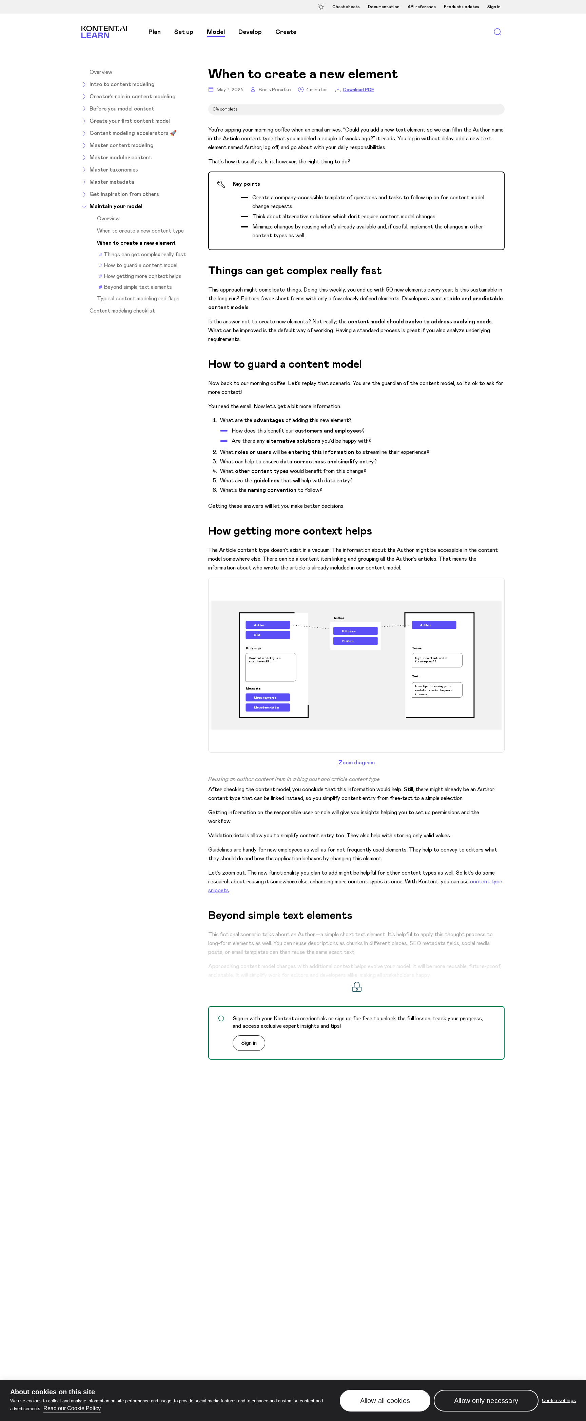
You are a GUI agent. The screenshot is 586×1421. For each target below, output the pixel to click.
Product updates (461, 6)
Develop (250, 32)
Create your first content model (130, 120)
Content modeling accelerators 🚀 (133, 133)
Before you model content (122, 108)
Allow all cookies (385, 1400)
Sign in (494, 6)
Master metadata (112, 181)
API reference (422, 6)
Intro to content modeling (122, 84)
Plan (155, 32)
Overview (101, 72)
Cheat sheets (346, 6)
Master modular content (121, 157)
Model (216, 32)
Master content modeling (122, 145)
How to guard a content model (140, 265)
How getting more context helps (142, 276)
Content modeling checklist (122, 310)
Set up (183, 32)
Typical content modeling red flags (138, 298)
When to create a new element (136, 243)
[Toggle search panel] (497, 32)
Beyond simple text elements (138, 287)
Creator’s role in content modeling (133, 96)
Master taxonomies (114, 169)
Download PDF (358, 90)
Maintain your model (116, 206)
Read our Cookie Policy (72, 1408)
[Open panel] (321, 7)
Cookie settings (559, 1400)
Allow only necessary (486, 1400)
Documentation (383, 6)
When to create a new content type (140, 230)
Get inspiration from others (124, 194)
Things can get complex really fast (145, 254)
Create (285, 32)
